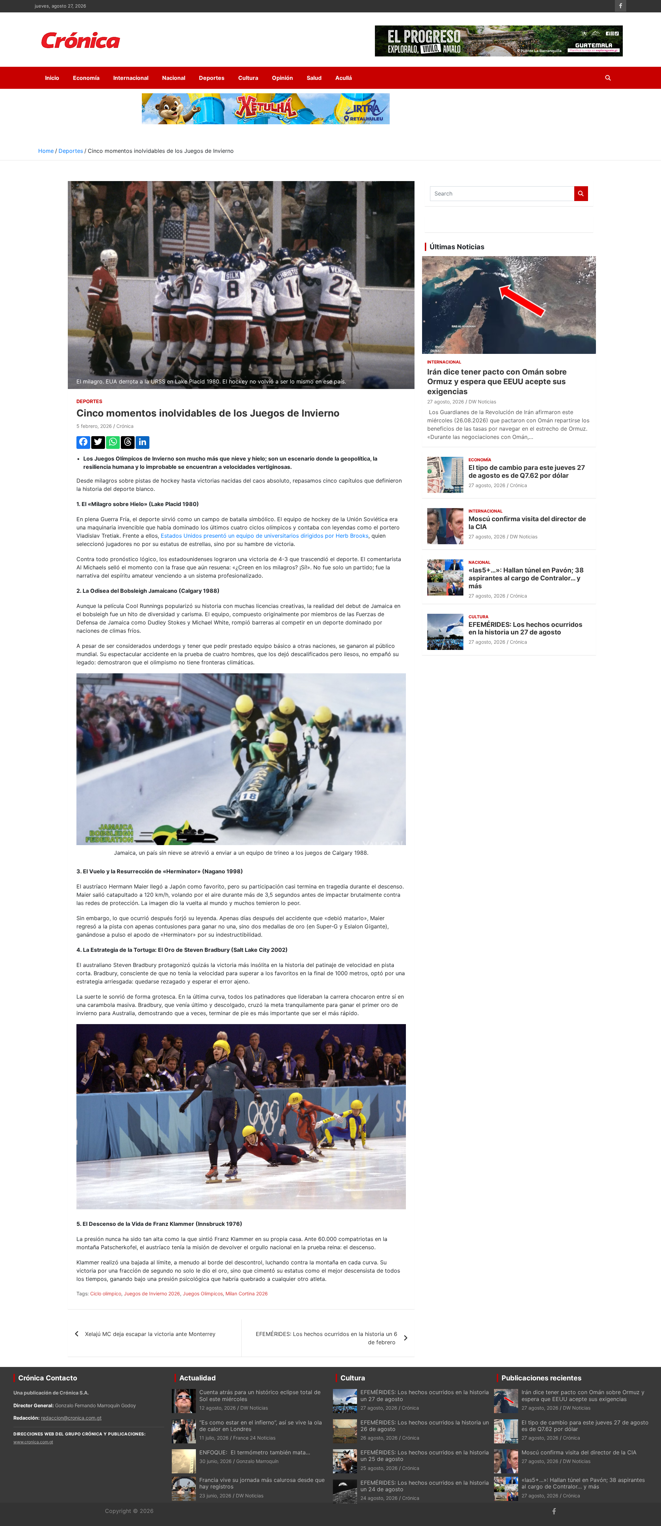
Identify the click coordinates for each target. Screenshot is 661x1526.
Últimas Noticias (457, 247)
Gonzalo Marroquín (257, 1461)
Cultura (248, 77)
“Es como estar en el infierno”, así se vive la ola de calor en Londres (260, 1425)
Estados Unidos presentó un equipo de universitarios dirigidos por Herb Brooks (264, 535)
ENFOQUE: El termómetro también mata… (254, 1452)
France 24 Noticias (254, 1438)
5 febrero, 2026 (94, 426)
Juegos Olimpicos (203, 1293)
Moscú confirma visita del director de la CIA (527, 523)
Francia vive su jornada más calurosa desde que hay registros (262, 1483)
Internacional (130, 77)
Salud (314, 77)
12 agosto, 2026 (217, 1408)
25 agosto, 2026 (379, 1468)
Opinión (282, 77)
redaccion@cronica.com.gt (71, 1418)
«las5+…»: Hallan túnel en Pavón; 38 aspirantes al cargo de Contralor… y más (526, 578)
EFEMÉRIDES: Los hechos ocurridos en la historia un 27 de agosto (526, 628)
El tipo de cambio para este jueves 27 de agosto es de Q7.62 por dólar (527, 472)
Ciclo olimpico (105, 1293)
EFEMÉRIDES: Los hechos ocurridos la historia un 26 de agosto (424, 1425)
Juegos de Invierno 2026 (152, 1293)
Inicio (52, 77)
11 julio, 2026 (214, 1438)
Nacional (173, 77)
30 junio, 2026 (215, 1461)
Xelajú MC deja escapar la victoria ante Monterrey (150, 1333)
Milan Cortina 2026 (246, 1293)
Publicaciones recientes (541, 1378)
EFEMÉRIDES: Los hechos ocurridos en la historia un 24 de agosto (424, 1486)
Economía (86, 77)
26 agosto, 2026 (379, 1438)
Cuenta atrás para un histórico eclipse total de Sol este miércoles (260, 1395)
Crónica (125, 426)
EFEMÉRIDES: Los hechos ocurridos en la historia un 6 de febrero (326, 1338)
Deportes (211, 77)
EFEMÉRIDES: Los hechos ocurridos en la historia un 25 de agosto (424, 1455)
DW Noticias (482, 401)
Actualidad (197, 1378)
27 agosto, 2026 (445, 401)
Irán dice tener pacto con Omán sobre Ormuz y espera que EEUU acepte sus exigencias (497, 381)
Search (581, 193)
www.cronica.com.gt (33, 1441)
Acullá (343, 77)
